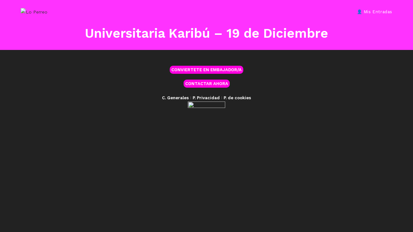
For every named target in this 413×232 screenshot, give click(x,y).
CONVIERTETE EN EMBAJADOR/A (206, 69)
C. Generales (175, 97)
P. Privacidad (206, 97)
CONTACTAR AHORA (206, 83)
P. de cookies (237, 97)
